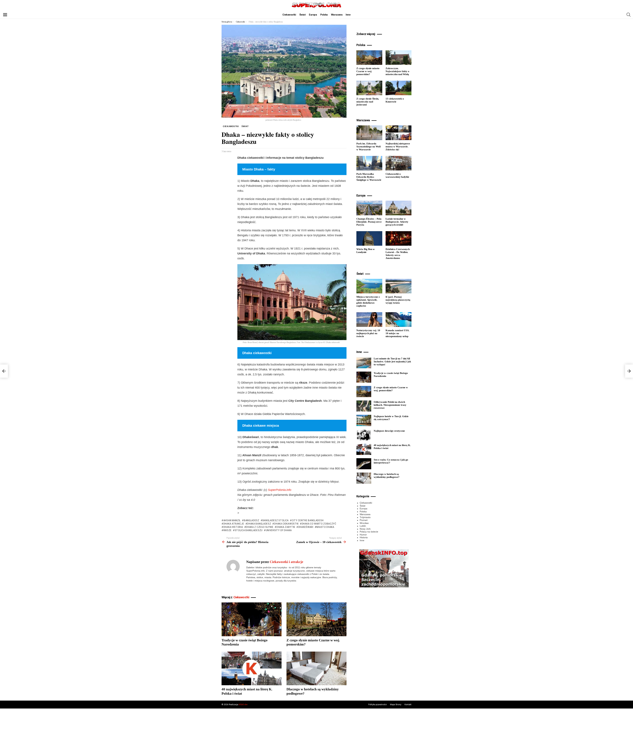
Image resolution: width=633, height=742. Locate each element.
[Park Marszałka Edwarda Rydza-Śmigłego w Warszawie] (369, 163)
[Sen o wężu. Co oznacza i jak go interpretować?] (363, 463)
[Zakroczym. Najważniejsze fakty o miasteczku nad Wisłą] (398, 57)
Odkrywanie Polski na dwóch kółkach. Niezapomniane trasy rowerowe (390, 405)
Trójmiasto (365, 517)
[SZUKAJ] (629, 14)
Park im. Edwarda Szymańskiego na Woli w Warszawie (368, 146)
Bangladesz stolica (275, 520)
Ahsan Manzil (232, 520)
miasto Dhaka (325, 527)
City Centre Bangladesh (307, 520)
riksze (227, 530)
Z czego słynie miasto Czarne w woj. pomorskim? (367, 71)
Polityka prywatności (377, 704)
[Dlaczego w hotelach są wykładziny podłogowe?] (316, 668)
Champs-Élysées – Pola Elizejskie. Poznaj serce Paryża (369, 221)
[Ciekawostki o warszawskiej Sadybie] (398, 163)
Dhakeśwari (305, 527)
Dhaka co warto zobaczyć (319, 523)
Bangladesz (251, 520)
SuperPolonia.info (279, 490)
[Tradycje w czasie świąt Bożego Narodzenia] (252, 619)
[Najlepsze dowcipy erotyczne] (363, 435)
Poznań (364, 520)
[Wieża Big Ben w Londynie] (369, 238)
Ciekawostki (289, 14)
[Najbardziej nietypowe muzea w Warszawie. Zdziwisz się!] (398, 132)
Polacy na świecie (369, 531)
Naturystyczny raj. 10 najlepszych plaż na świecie (368, 333)
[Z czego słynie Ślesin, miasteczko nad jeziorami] (369, 88)
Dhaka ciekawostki (286, 523)
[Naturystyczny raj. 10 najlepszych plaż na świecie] (369, 319)
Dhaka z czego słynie (259, 527)
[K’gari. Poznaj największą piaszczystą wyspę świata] (398, 286)
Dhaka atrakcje (233, 523)
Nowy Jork (365, 529)
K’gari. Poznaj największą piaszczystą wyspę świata (398, 300)
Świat (302, 14)
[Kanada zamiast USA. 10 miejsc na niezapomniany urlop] (398, 319)
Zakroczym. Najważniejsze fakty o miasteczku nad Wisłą (397, 71)
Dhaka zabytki (285, 527)
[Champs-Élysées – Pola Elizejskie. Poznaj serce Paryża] (369, 208)
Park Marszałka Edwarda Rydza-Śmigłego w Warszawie (368, 177)
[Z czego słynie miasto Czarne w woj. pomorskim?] (316, 619)
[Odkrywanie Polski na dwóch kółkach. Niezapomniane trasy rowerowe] (363, 406)
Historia (364, 537)
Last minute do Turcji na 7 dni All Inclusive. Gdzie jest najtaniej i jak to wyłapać (392, 361)
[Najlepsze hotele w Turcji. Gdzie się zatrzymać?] (363, 420)
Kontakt (408, 704)
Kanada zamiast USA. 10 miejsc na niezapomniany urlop (397, 333)
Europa (313, 14)
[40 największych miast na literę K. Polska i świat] (252, 668)
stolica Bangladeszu (249, 530)
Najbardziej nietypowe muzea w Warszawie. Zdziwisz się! (398, 146)
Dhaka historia (233, 527)
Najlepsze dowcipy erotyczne (389, 430)
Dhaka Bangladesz (259, 523)
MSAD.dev (243, 704)
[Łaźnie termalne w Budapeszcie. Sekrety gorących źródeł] (398, 208)
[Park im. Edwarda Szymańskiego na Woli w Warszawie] (369, 132)
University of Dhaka (279, 530)
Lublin (363, 526)
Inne (348, 14)
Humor (363, 534)
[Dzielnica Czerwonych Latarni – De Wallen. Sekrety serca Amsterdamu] (398, 238)
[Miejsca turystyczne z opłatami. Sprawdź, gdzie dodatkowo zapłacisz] (369, 286)
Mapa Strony (395, 704)
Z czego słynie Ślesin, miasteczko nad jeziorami (367, 101)
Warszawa (336, 14)
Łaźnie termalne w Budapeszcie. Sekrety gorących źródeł (397, 221)
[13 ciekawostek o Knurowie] (398, 88)
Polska (324, 14)
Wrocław (364, 523)
